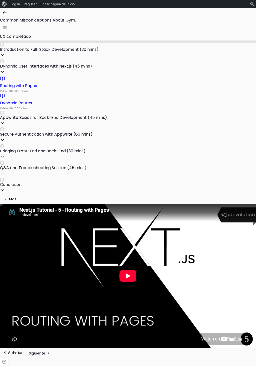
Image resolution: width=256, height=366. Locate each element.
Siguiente (37, 353)
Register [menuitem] (30, 4)
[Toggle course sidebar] (5, 28)
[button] (128, 51)
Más (12, 199)
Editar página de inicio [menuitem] (57, 4)
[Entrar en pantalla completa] (4, 361)
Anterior (15, 352)
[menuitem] (4, 4)
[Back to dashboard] (5, 13)
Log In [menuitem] (15, 4)
